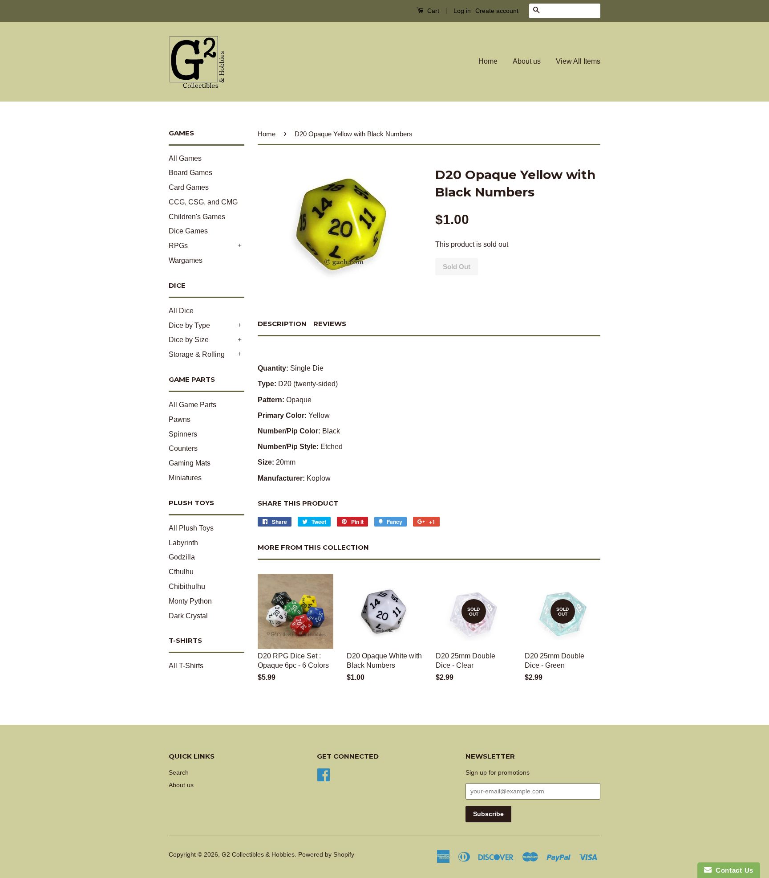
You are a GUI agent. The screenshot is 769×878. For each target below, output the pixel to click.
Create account (496, 10)
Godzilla (182, 557)
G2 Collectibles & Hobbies (258, 854)
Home (488, 61)
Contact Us (732, 870)
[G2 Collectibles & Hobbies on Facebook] (323, 774)
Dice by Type (189, 325)
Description (282, 323)
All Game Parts (192, 404)
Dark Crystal (188, 616)
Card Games (189, 187)
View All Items (578, 61)
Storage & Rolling (197, 354)
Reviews (329, 323)
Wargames (185, 260)
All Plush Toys (191, 528)
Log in (462, 10)
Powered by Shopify (326, 854)
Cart (432, 10)
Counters (183, 448)
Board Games (190, 172)
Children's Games (197, 217)
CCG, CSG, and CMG (203, 202)
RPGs (178, 245)
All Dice (181, 310)
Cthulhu (181, 572)
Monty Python (190, 601)
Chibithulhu (187, 586)
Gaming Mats (189, 463)
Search (179, 772)
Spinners (183, 434)
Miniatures (185, 478)
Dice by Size (189, 339)
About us (527, 61)
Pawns (179, 419)
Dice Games (188, 231)
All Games (185, 158)
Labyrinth (183, 543)
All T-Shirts (186, 666)
